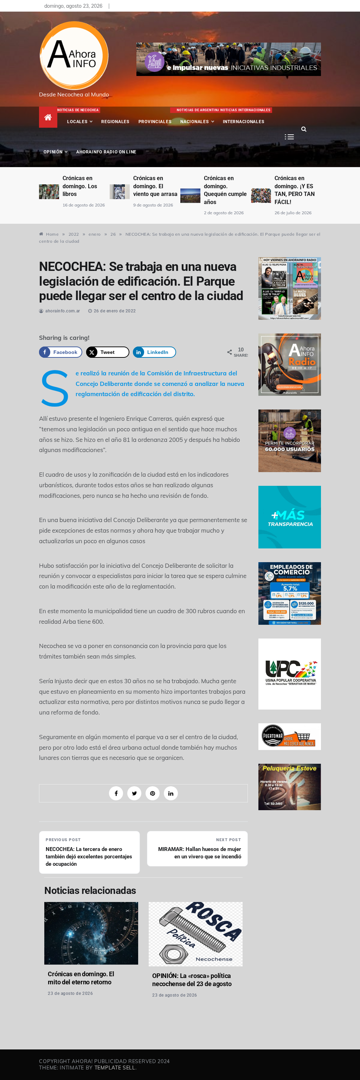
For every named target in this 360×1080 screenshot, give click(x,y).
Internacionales (244, 116)
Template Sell (115, 1068)
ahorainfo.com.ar (62, 311)
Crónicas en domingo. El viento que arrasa (155, 186)
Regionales (115, 121)
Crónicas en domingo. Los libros (80, 186)
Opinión (53, 152)
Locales (80, 116)
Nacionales (197, 116)
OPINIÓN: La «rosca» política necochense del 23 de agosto (191, 979)
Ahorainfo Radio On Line (106, 152)
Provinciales (155, 121)
